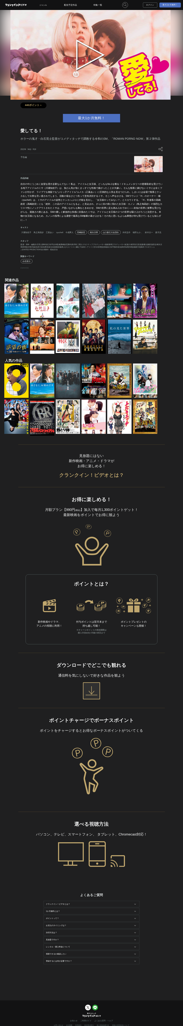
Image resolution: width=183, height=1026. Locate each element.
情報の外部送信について (120, 1025)
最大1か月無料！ (170, 5)
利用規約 (78, 1025)
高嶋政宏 (81, 232)
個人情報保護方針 (103, 1025)
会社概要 (69, 1025)
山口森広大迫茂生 (111, 232)
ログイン (150, 5)
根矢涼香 (94, 232)
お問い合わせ (58, 1025)
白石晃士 (27, 261)
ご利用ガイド (86, 1021)
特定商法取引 (89, 1025)
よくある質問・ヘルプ (103, 1021)
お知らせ (73, 1021)
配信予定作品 (70, 5)
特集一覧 (98, 5)
